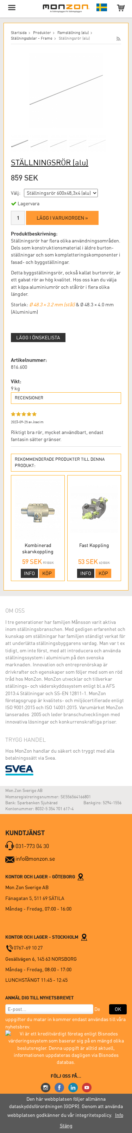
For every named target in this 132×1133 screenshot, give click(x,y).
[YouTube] (87, 1087)
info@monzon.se (35, 858)
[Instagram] (45, 1087)
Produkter (42, 33)
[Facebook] (59, 1087)
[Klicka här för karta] (80, 876)
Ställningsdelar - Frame (31, 38)
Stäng (66, 1125)
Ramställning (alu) (73, 33)
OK (118, 1009)
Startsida (19, 33)
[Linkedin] (73, 1087)
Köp (47, 573)
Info (29, 573)
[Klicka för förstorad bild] (66, 90)
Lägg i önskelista (38, 337)
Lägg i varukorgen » (62, 218)
